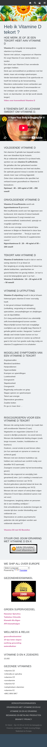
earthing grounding (12, 643)
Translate (23, 570)
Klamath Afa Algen (12, 620)
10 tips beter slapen (13, 640)
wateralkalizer (10, 646)
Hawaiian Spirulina (12, 614)
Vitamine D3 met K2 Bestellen (17, 530)
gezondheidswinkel (12, 636)
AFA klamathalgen (12, 624)
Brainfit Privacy (23, 719)
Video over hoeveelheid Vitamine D (19, 100)
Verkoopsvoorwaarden (23, 703)
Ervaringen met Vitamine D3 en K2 (23, 707)
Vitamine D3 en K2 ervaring (23, 711)
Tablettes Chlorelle (12, 617)
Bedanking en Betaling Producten (23, 715)
